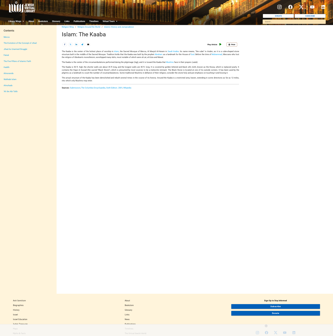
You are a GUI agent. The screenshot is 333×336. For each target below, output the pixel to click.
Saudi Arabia (173, 51)
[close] (167, 326)
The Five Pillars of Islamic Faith (17, 61)
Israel (15, 314)
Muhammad (217, 54)
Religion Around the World (89, 27)
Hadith (6, 67)
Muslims (170, 62)
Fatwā (6, 55)
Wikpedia (127, 88)
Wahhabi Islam (10, 79)
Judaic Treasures (20, 324)
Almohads (8, 85)
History (16, 310)
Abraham (158, 54)
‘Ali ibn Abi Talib (10, 91)
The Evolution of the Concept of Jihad (20, 43)
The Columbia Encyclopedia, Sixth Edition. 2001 (101, 88)
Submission (75, 88)
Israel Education (20, 319)
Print (233, 44)
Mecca (6, 37)
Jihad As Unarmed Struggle (15, 49)
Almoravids (9, 73)
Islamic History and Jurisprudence (119, 27)
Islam (116, 51)
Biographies (18, 305)
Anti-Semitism (19, 300)
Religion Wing (68, 27)
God (192, 54)
